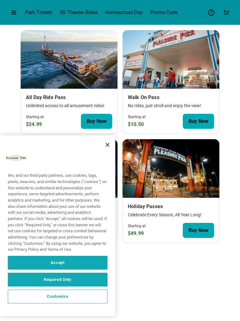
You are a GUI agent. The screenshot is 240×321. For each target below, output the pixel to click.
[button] (14, 12)
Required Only (58, 279)
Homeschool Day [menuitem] (124, 12)
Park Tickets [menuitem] (38, 12)
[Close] (107, 145)
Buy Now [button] (97, 121)
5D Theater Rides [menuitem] (79, 12)
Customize (57, 296)
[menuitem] (164, 12)
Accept (58, 262)
